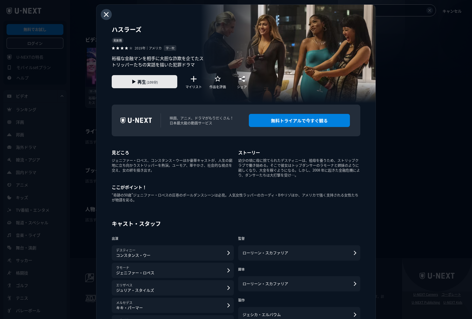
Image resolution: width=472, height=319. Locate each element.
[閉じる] (106, 14)
